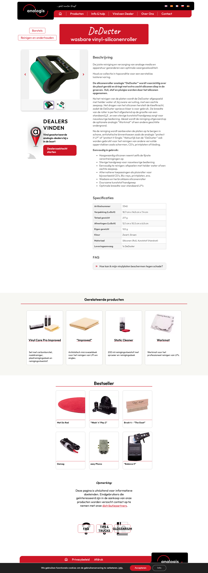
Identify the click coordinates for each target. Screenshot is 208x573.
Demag (60, 463)
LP (106, 115)
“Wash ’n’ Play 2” (99, 422)
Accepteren (140, 567)
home (60, 13)
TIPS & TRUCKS (104, 528)
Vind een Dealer (123, 14)
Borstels (37, 30)
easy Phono (96, 463)
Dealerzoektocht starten (57, 150)
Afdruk (98, 559)
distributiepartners (114, 505)
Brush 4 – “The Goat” (134, 422)
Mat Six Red (63, 422)
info (120, 568)
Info (159, 567)
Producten (77, 14)
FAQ (86, 529)
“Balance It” (130, 463)
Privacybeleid (81, 559)
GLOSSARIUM (122, 529)
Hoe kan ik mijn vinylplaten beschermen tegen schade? (131, 266)
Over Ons (147, 14)
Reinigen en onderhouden (37, 38)
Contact (167, 14)
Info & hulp (98, 14)
